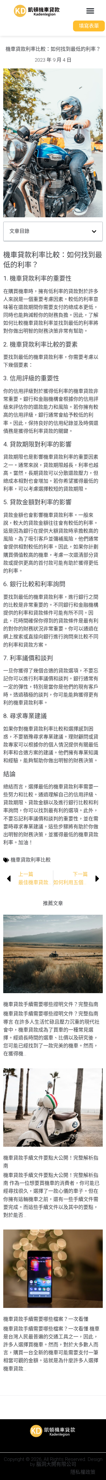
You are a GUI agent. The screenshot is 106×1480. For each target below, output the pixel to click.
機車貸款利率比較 (31, 860)
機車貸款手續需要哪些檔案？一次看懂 (45, 1319)
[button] (90, 10)
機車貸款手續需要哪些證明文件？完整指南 (50, 1004)
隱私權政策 (82, 1472)
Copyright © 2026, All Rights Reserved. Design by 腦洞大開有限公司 (53, 1461)
